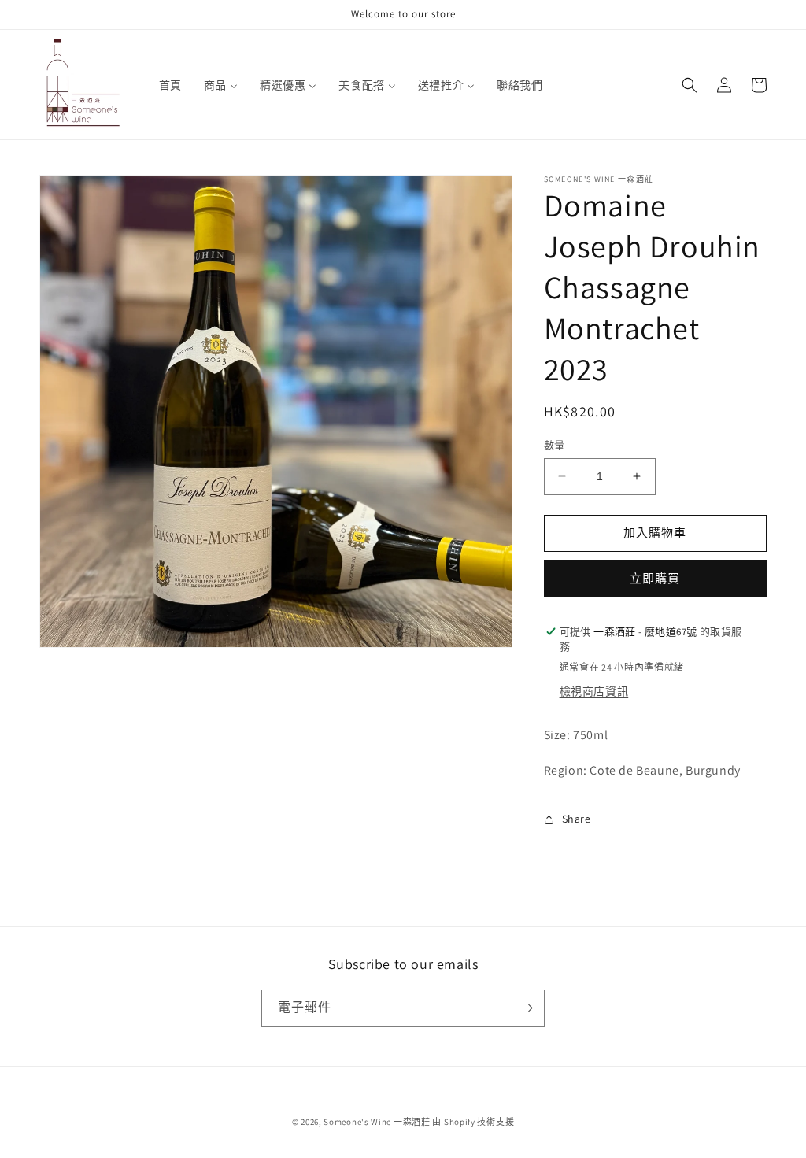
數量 (554, 445)
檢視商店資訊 (594, 691)
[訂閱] (526, 1008)
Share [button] (576, 819)
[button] (689, 85)
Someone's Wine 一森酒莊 (377, 1121)
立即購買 (655, 578)
